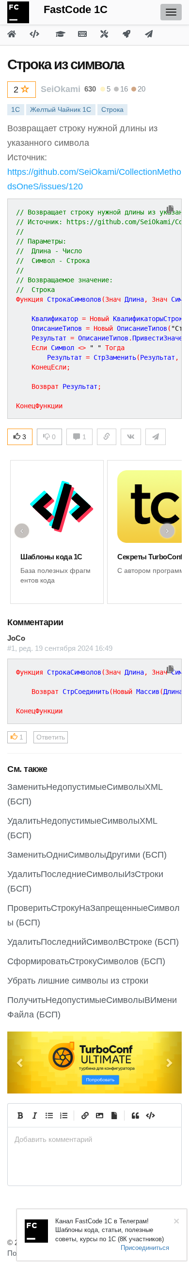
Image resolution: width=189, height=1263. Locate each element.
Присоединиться (145, 1247)
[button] (20, 1063)
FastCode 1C (76, 9)
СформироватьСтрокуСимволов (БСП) (86, 961)
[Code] (149, 1115)
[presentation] (94, 1139)
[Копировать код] (170, 209)
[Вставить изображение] (99, 1115)
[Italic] (34, 1115)
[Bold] (20, 1115)
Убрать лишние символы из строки (77, 981)
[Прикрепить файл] (114, 1115)
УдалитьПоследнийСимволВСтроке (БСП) (93, 942)
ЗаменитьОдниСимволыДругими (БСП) (87, 855)
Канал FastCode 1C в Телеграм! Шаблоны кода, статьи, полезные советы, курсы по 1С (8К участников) (109, 1230)
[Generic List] (49, 1115)
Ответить (50, 737)
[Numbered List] (63, 1115)
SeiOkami (60, 89)
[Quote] (135, 1115)
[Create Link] (85, 1115)
